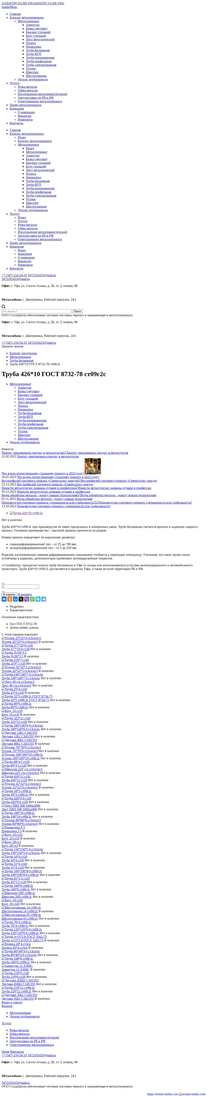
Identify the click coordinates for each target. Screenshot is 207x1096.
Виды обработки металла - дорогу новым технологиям (54, 499)
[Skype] (38, 599)
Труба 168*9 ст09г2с (16, 889)
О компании (26, 112)
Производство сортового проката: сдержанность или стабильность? (64, 506)
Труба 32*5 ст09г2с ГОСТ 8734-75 (25, 700)
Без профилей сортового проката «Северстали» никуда (55, 484)
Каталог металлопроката (27, 17)
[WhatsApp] (32, 599)
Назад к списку (12, 1002)
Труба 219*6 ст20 (13, 976)
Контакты (16, 123)
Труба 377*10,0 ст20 (16, 649)
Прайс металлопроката (25, 105)
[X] (21, 599)
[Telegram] (43, 599)
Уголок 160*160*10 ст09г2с (21, 758)
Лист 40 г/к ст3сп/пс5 (16, 685)
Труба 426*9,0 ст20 (15, 802)
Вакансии (24, 116)
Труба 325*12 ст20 (14, 722)
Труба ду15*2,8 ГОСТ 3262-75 (22, 940)
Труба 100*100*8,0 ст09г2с (20, 874)
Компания (17, 108)
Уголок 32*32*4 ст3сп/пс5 (20, 787)
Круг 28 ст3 (10, 845)
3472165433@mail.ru (16, 279)
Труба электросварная (41, 65)
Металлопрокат (28, 21)
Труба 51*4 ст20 (13, 867)
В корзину (9, 594)
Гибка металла (28, 90)
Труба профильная (38, 61)
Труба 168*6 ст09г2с (16, 962)
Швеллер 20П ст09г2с (17, 896)
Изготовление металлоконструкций (42, 94)
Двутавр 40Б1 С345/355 (18, 743)
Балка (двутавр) (36, 28)
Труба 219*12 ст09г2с (17, 991)
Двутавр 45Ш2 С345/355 (18, 984)
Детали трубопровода (33, 79)
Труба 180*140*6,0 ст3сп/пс (21, 729)
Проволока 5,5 (12, 831)
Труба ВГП (33, 54)
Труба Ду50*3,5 (12, 656)
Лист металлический (40, 39)
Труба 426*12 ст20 (14, 780)
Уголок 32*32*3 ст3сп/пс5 (20, 671)
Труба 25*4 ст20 (13, 692)
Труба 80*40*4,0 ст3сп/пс (19, 955)
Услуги (14, 83)
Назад (22, 137)
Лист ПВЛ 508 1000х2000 (19, 809)
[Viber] (26, 599)
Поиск (77, 311)
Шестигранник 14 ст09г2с (20, 911)
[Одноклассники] (9, 599)
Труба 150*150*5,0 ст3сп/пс (21, 853)
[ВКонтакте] (4, 599)
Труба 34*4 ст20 (13, 860)
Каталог (7, 1006)
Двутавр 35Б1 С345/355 (18, 998)
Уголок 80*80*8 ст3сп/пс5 (20, 823)
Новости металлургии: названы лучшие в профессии (53, 491)
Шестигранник (36, 75)
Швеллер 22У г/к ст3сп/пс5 (20, 773)
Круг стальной (36, 35)
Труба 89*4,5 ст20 (14, 765)
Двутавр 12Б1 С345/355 (18, 736)
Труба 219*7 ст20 (13, 663)
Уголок (31, 68)
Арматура (32, 25)
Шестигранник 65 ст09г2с (20, 918)
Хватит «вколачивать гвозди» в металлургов (48, 456)
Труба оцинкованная (40, 57)
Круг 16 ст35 (10, 714)
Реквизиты (25, 119)
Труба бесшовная (38, 50)
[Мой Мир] (15, 599)
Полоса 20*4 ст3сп (14, 947)
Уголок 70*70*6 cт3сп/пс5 (20, 751)
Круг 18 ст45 (10, 904)
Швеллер (32, 72)
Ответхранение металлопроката (40, 101)
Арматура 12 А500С (16, 969)
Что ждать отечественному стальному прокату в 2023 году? (58, 477)
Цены (6, 1051)
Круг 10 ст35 (10, 838)
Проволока (33, 46)
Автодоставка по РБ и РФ (36, 97)
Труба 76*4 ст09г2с (15, 925)
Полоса (31, 43)
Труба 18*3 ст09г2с (15, 794)
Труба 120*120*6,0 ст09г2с (20, 933)
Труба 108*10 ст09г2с (17, 816)
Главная (15, 14)
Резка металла (27, 86)
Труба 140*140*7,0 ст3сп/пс (21, 678)
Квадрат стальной (38, 32)
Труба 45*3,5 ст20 (14, 882)
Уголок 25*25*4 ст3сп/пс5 (20, 641)
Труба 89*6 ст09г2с (15, 707)
